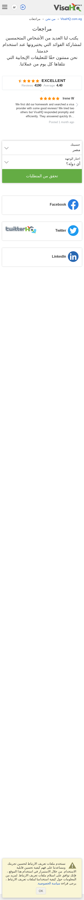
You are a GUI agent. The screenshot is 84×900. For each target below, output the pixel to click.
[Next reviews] (77, 105)
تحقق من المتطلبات (42, 176)
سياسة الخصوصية (49, 883)
